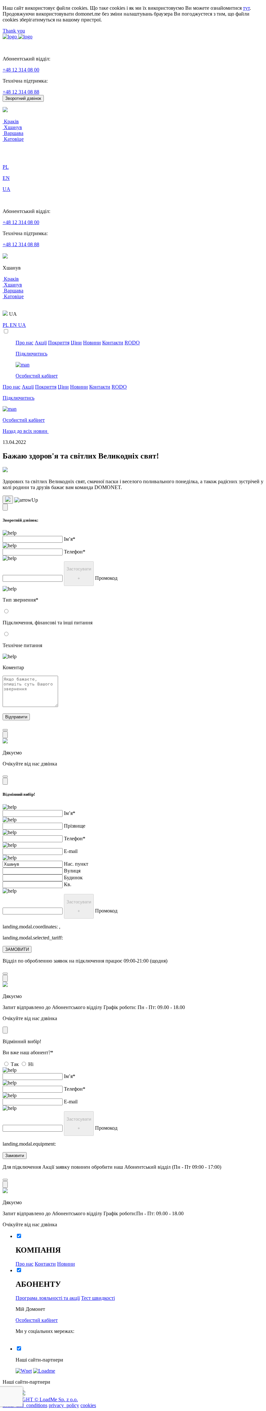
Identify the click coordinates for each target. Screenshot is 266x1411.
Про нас (24, 342)
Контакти (112, 342)
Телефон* (74, 551)
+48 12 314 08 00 (21, 70)
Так (15, 1064)
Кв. (67, 884)
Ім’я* (69, 539)
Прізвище (74, 826)
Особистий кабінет (37, 1320)
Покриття (58, 342)
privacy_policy (64, 1405)
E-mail (71, 851)
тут (246, 8)
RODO (132, 342)
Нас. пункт (76, 864)
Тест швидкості (98, 1298)
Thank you (14, 30)
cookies (88, 1405)
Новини (92, 342)
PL (6, 325)
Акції (41, 342)
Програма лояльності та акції (48, 1298)
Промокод (106, 578)
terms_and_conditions (25, 1405)
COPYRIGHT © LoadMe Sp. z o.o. (40, 1399)
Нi (30, 1064)
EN (14, 325)
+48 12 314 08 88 (21, 92)
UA (22, 325)
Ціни (76, 342)
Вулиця (72, 870)
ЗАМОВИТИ (17, 949)
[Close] (5, 507)
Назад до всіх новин (26, 431)
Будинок (73, 877)
